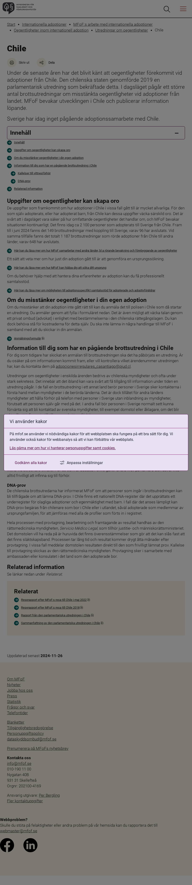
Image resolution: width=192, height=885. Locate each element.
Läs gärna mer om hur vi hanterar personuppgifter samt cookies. (63, 447)
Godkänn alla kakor (31, 462)
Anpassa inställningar (85, 462)
